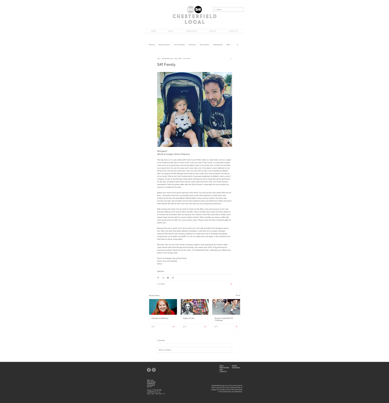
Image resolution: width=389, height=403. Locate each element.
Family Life (192, 44)
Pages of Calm (188, 318)
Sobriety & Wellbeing (160, 318)
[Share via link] (173, 278)
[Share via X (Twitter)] (163, 278)
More (228, 44)
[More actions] (231, 58)
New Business (218, 44)
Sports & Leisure (164, 44)
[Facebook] (149, 370)
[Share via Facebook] (158, 278)
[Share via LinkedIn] (168, 278)
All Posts (152, 44)
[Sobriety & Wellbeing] (163, 307)
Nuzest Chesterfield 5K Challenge (224, 319)
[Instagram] (154, 370)
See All (238, 295)
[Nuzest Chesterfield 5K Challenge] (226, 307)
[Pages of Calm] (194, 307)
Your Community (179, 44)
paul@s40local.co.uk (153, 392)
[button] (238, 44)
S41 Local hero (204, 44)
